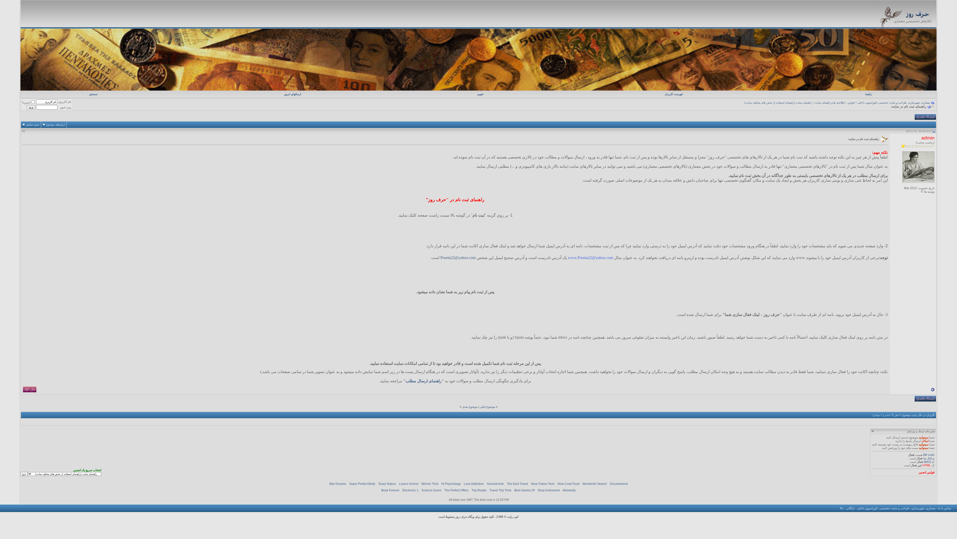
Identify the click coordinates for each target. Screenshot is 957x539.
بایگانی (850, 508)
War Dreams (337, 484)
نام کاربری (64, 102)
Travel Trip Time (500, 490)
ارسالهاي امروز (292, 94)
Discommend (619, 484)
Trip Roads (479, 490)
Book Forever (390, 490)
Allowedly (569, 490)
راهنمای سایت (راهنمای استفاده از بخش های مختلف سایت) (778, 102)
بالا (841, 508)
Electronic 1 (410, 490)
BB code (929, 455)
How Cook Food (568, 484)
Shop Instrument (549, 490)
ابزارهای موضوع (55, 124)
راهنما (868, 94)
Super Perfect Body (362, 484)
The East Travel (517, 484)
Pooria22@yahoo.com (458, 258)
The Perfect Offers (456, 490)
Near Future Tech (543, 484)
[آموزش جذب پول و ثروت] (478, 89)
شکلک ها (929, 458)
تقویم (480, 94)
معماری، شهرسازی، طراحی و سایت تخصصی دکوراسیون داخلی (894, 102)
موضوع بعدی (470, 406)
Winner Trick (429, 484)
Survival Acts (495, 484)
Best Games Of (524, 490)
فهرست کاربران (674, 94)
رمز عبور (65, 107)
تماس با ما (944, 508)
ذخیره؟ (26, 102)
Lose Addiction (474, 484)
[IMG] (927, 462)
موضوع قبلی (487, 406)
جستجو (93, 94)
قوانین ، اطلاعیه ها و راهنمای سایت (835, 102)
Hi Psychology (451, 484)
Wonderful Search (594, 484)
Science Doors (431, 490)
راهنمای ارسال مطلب (423, 381)
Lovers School (408, 484)
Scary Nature (387, 484)
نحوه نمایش (32, 124)
